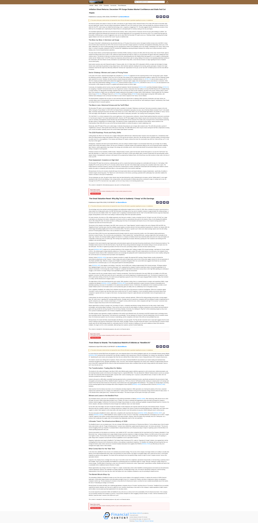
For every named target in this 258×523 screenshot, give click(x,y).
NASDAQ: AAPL (96, 265)
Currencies (113, 5)
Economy (106, 5)
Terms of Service (149, 521)
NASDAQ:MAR (142, 87)
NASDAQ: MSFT (98, 249)
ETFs (101, 5)
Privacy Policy (138, 521)
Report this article (95, 193)
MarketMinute (124, 16)
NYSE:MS (134, 94)
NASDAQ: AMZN (142, 413)
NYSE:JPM (117, 94)
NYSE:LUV (148, 79)
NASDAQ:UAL (114, 82)
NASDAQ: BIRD (93, 355)
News (96, 5)
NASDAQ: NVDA (102, 257)
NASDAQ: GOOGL (106, 283)
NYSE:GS (98, 94)
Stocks (91, 5)
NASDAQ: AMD (161, 384)
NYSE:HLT (165, 87)
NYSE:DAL (153, 82)
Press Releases (122, 5)
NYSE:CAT (126, 75)
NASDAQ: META (121, 283)
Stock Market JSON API (136, 513)
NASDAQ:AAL (135, 82)
